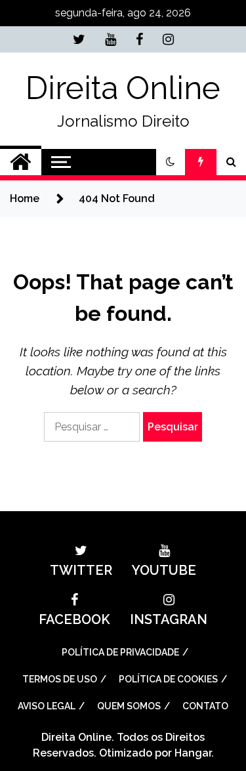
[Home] (20, 162)
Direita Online (123, 88)
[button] (170, 162)
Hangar (192, 753)
